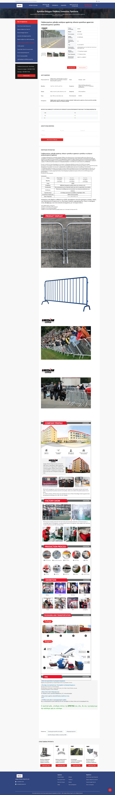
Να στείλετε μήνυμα (52, 139)
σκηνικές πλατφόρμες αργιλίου (24, 36)
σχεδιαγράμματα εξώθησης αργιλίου (25, 59)
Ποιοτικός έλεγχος (61, 782)
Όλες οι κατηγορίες (90, 784)
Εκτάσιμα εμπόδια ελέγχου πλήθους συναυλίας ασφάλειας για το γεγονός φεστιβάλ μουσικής (91, 761)
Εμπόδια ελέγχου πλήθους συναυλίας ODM (57, 734)
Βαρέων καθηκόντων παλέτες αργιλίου (25, 39)
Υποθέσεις (71, 779)
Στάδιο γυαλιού (20, 46)
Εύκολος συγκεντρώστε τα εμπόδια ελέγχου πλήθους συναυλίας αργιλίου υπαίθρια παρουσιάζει (61, 761)
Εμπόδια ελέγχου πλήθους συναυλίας (46, 14)
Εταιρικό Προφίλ (61, 777)
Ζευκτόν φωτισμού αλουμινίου (24, 26)
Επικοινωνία (26, 75)
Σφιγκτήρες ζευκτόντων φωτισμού (25, 49)
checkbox (42, 115)
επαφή (59, 784)
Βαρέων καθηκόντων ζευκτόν (23, 29)
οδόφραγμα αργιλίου (71, 731)
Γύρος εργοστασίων (61, 779)
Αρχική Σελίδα (33, 14)
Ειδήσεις (70, 777)
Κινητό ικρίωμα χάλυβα (22, 56)
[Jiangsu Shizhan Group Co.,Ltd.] (19, 5)
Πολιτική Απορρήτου (72, 784)
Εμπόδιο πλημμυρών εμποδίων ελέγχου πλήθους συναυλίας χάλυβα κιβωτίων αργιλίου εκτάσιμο (45, 761)
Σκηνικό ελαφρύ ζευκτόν (22, 32)
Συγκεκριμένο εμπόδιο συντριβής (55, 731)
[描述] (96, 5)
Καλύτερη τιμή (71, 67)
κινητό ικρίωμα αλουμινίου (23, 52)
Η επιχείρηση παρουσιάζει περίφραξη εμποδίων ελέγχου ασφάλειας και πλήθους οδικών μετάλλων (76, 761)
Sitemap (70, 782)
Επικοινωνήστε (82, 67)
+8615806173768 (31, 69)
